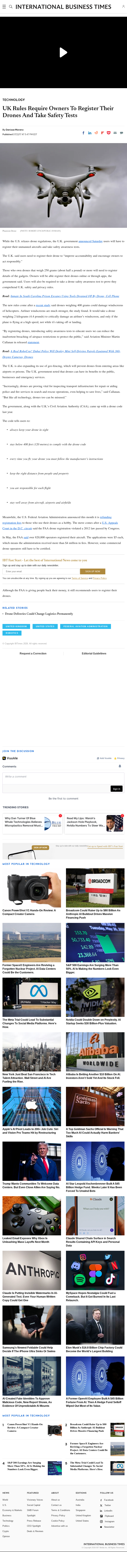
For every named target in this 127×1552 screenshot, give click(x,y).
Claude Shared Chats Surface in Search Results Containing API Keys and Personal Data (93, 1242)
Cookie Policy (57, 1521)
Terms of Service (80, 578)
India (78, 1505)
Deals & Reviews (35, 1531)
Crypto (5, 1531)
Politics (6, 1526)
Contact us (56, 1505)
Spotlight (31, 1515)
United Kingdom (83, 1515)
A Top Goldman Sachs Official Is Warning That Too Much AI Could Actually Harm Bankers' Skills (94, 1133)
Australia (80, 1500)
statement (33, 342)
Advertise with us (59, 1526)
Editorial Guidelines (94, 653)
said (26, 537)
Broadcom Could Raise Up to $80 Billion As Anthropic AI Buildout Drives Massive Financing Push (93, 914)
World (5, 1500)
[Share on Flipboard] (103, 133)
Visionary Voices (35, 1500)
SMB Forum (33, 1510)
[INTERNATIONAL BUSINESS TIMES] (63, 7)
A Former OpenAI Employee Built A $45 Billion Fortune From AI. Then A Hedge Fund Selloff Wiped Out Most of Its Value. (94, 1402)
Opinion (6, 1536)
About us (55, 1500)
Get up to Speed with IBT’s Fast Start (105, 846)
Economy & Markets (12, 1510)
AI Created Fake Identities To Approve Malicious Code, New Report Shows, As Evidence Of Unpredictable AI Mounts (27, 1402)
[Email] (115, 133)
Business (6, 1515)
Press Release (34, 1521)
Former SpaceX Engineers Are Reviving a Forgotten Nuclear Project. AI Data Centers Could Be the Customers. (29, 969)
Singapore (80, 1510)
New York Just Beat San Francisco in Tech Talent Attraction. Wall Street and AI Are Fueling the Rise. (29, 1078)
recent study (43, 305)
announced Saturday (91, 241)
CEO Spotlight (34, 1526)
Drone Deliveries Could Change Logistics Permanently (39, 614)
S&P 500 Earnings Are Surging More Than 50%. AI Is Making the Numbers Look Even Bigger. (92, 969)
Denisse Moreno (14, 129)
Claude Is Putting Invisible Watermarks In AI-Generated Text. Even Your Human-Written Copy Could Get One (30, 1297)
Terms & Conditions (60, 1510)
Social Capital (33, 1505)
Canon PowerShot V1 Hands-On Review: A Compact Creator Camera (24, 1427)
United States (82, 1521)
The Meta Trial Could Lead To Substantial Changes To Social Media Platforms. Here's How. (29, 1023)
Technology (7, 1521)
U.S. (4, 1505)
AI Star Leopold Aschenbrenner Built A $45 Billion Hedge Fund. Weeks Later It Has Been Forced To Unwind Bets (94, 1187)
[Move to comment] (122, 133)
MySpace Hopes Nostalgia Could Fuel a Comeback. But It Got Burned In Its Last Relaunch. (91, 1297)
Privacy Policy (99, 578)
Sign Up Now (40, 847)
